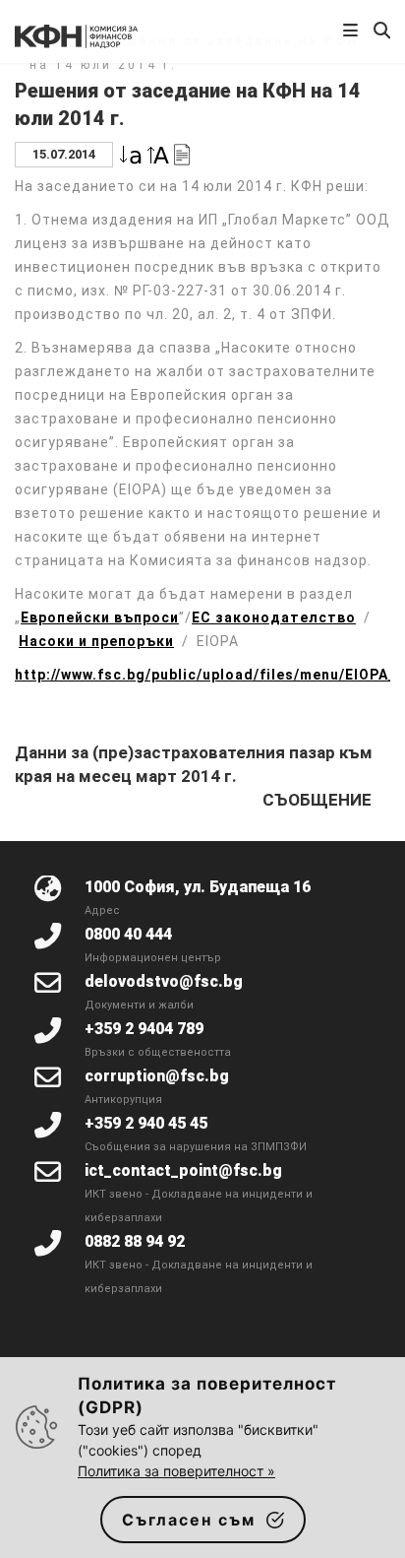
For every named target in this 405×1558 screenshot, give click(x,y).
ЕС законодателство (274, 617)
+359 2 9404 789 (144, 1028)
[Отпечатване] (182, 153)
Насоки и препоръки (96, 641)
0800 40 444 (128, 934)
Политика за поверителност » (176, 1470)
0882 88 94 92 (135, 1241)
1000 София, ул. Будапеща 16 (198, 886)
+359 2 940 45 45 (146, 1123)
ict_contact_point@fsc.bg (183, 1170)
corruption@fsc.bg (157, 1076)
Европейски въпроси (100, 617)
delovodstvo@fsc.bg (164, 981)
